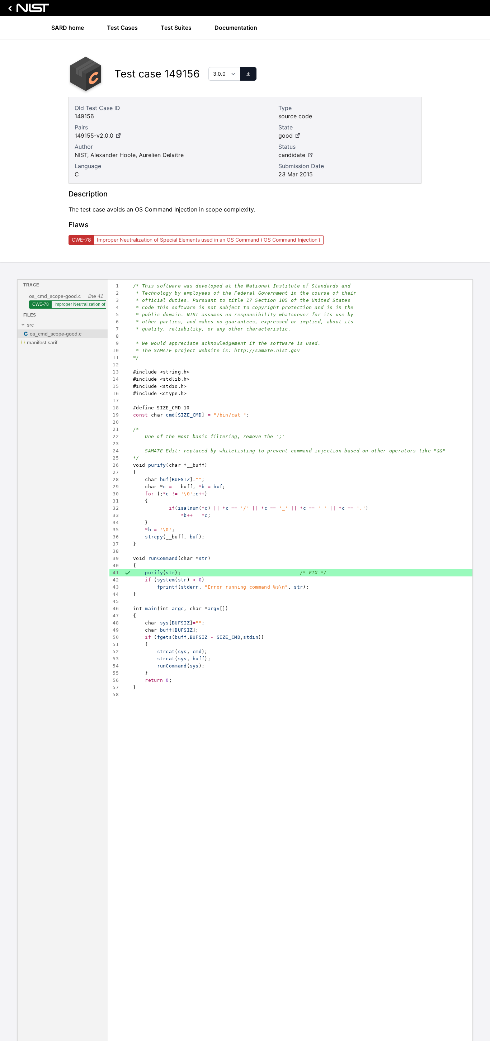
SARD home (67, 27)
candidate (291, 154)
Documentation (236, 27)
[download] (248, 74)
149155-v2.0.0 (94, 135)
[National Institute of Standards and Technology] (27, 10)
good (285, 135)
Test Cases (122, 27)
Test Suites (176, 27)
